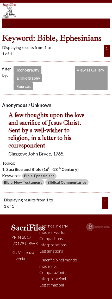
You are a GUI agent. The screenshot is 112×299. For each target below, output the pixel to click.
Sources (24, 86)
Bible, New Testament (23, 182)
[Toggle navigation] (8, 23)
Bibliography (28, 77)
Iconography (28, 69)
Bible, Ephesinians (39, 176)
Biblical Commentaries (66, 182)
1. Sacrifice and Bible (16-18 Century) (40, 169)
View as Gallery (90, 69)
